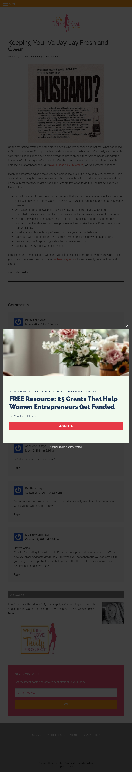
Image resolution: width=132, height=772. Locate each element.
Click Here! (66, 425)
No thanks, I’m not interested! (66, 446)
